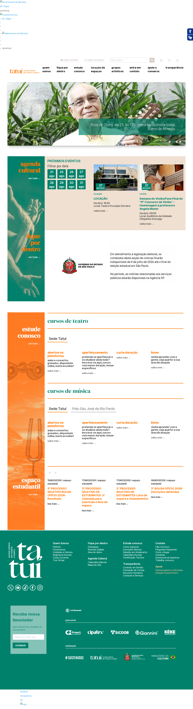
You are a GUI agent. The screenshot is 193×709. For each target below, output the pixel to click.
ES (177, 60)
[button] (15, 33)
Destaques (93, 546)
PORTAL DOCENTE (71, 60)
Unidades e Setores (63, 552)
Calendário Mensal (97, 562)
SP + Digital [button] (6, 19)
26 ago (71, 174)
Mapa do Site (94, 564)
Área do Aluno (95, 552)
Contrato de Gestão (133, 567)
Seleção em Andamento (135, 552)
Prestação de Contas (133, 570)
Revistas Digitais (96, 549)
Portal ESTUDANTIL (96, 60)
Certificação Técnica (133, 557)
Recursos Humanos (133, 572)
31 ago (81, 184)
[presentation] (175, 162)
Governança (59, 549)
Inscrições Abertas (132, 549)
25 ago (61, 174)
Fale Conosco (162, 546)
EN (161, 60)
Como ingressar (131, 546)
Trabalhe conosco (164, 560)
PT (169, 60)
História (56, 546)
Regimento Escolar (62, 554)
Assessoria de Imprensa (167, 557)
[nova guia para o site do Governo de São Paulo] (9, 15)
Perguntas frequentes (166, 549)
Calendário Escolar (132, 554)
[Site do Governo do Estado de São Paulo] (13, 2)
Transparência (26, 696)
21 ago (51, 174)
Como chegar (162, 552)
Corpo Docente (61, 557)
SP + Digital (4, 6)
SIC (21, 700)
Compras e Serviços (133, 575)
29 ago (61, 184)
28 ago (51, 184)
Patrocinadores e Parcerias (169, 570)
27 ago (81, 174)
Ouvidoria (160, 554)
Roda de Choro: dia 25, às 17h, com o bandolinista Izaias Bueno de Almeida (133, 126)
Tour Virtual (58, 560)
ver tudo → (34, 178)
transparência (174, 67)
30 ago (71, 184)
